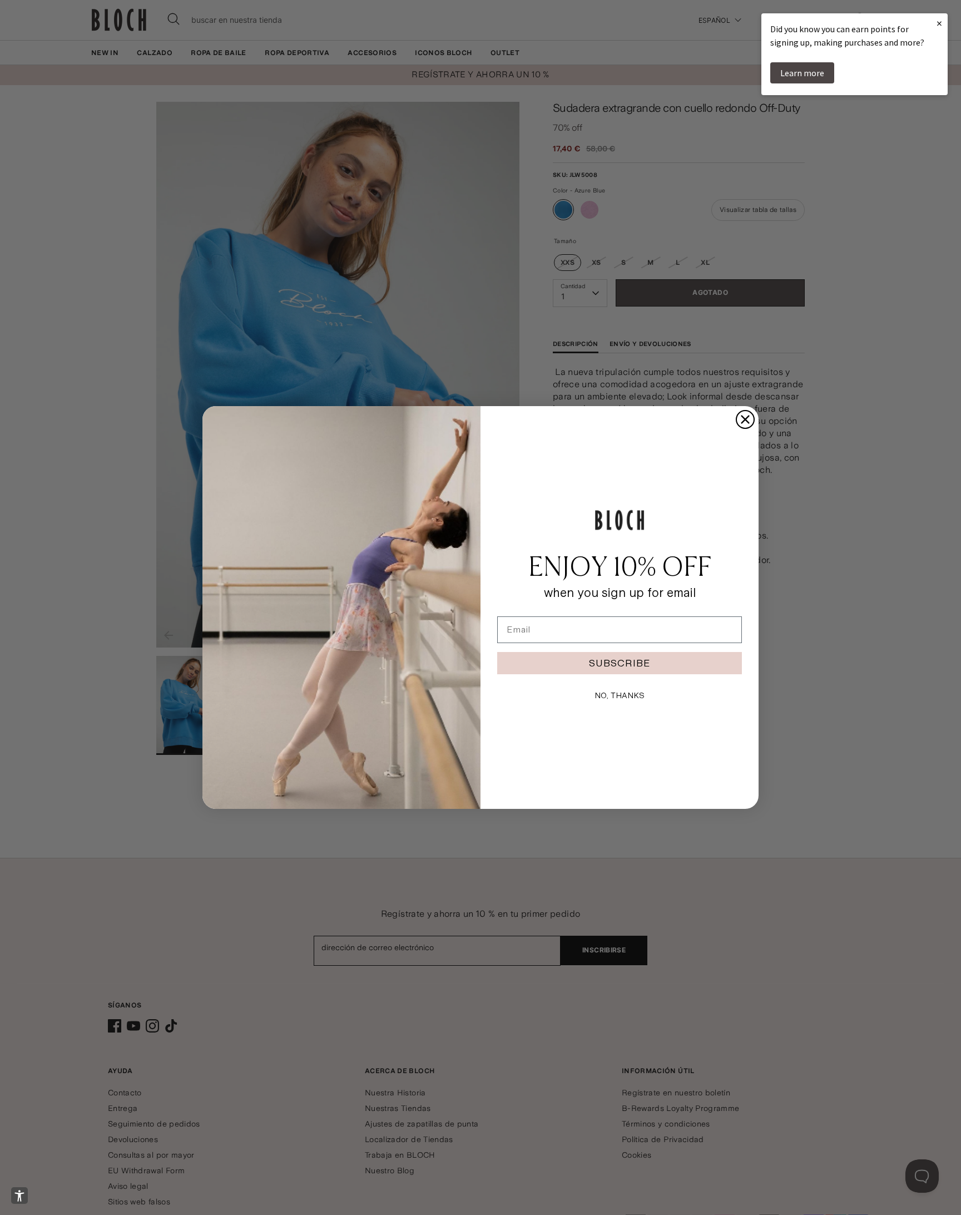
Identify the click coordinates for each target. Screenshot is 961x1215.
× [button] (939, 23)
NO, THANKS (620, 695)
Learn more (802, 72)
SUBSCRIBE (619, 663)
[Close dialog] (745, 419)
